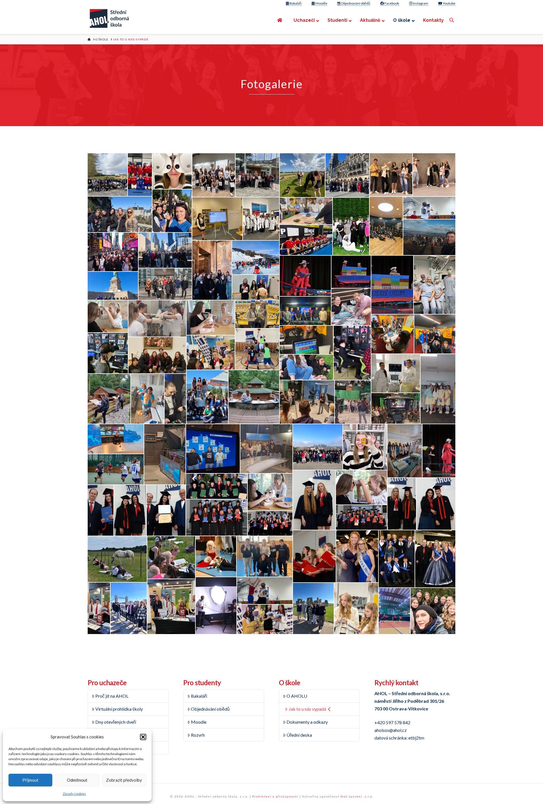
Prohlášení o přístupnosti (275, 796)
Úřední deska (299, 735)
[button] (143, 737)
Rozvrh (198, 735)
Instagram (420, 3)
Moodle (321, 3)
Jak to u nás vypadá (307, 709)
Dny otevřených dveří (115, 722)
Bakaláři (295, 3)
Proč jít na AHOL (111, 696)
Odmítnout (77, 780)
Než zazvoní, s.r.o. (357, 796)
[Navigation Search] (452, 20)
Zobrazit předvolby (124, 780)
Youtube (448, 3)
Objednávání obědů (355, 3)
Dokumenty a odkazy (307, 722)
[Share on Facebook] (113, 188)
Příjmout (30, 780)
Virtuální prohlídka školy (119, 709)
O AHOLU (296, 696)
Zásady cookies (74, 794)
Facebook (391, 3)
